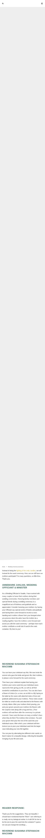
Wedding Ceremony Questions (15, 279)
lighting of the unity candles (26, 571)
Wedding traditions (34, 279)
